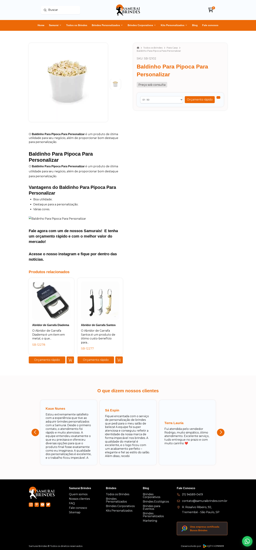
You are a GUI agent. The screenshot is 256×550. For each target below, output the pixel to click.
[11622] (218, 97)
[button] (200, 99)
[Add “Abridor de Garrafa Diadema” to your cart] (70, 359)
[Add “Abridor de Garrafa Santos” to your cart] (119, 359)
